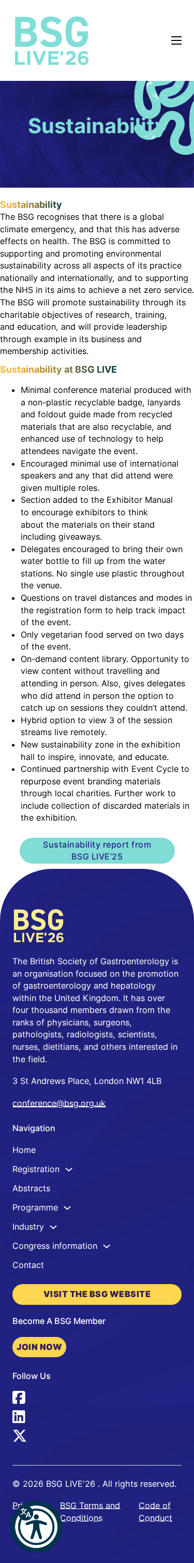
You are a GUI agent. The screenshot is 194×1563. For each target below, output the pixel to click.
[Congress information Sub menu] (106, 1246)
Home (24, 1150)
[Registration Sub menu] (69, 1169)
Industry (28, 1226)
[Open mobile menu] (176, 40)
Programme (35, 1207)
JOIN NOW (39, 1347)
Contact (28, 1265)
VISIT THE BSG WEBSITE (97, 1294)
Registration (35, 1169)
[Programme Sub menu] (67, 1208)
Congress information (54, 1246)
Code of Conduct (155, 1511)
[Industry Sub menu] (53, 1227)
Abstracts (31, 1188)
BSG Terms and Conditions (90, 1511)
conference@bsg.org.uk (59, 1103)
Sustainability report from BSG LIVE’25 (97, 850)
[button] (36, 1527)
